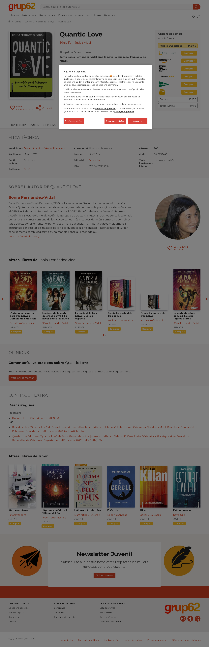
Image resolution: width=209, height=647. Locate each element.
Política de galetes (105, 108)
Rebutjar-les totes (115, 121)
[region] (105, 97)
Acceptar (137, 121)
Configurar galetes (73, 121)
